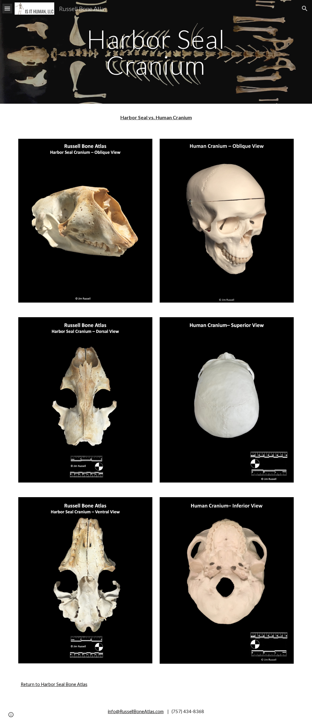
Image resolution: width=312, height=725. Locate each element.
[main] (155, 52)
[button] (7, 8)
